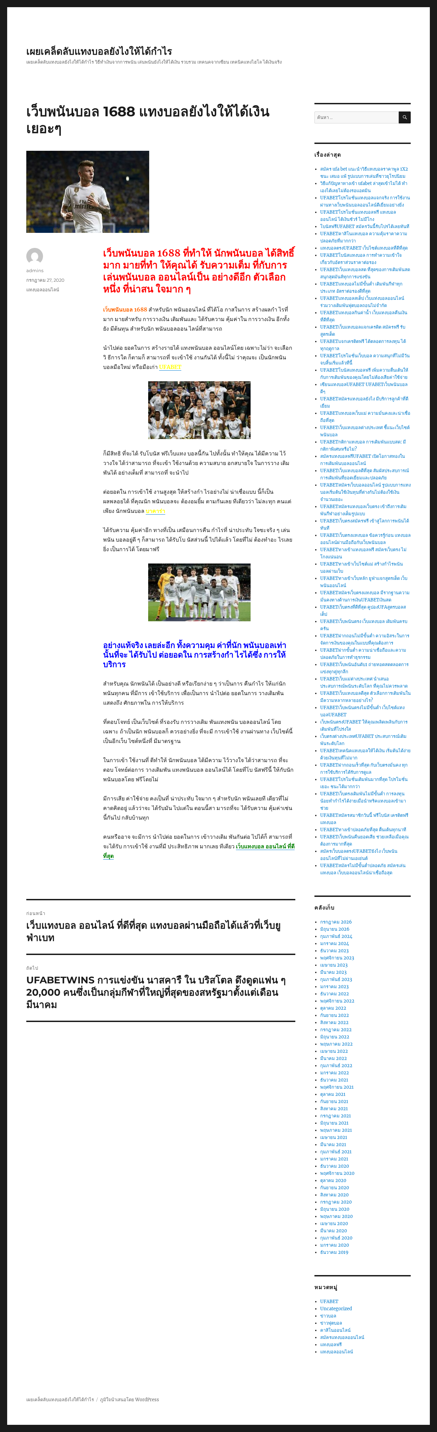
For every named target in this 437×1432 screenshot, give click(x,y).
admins (34, 270)
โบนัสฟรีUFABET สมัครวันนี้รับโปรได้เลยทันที (364, 226)
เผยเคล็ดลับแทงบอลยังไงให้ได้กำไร (99, 51)
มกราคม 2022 (334, 1073)
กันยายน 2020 (334, 1188)
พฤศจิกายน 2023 (337, 958)
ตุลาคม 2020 (333, 1180)
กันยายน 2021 (334, 1101)
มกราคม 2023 (334, 987)
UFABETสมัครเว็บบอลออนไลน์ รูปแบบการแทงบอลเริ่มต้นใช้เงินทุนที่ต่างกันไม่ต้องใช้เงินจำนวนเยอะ (365, 492)
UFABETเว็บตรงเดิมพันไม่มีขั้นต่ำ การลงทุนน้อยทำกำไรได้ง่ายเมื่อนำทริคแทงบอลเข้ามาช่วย (363, 801)
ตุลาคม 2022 (333, 1008)
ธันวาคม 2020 (334, 1166)
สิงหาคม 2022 (334, 1022)
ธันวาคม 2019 (334, 1252)
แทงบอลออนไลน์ (42, 289)
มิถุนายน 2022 (334, 1037)
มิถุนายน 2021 (334, 1123)
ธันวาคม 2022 (334, 994)
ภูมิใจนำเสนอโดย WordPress (129, 1400)
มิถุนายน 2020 (334, 1209)
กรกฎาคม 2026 (336, 922)
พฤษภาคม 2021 (336, 1130)
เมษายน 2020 (334, 1224)
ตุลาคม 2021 (333, 1094)
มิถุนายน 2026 (335, 929)
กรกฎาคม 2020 (336, 1202)
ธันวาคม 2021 (334, 1080)
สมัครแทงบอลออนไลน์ (342, 1337)
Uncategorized (336, 1309)
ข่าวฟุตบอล (331, 1323)
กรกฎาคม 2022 (336, 1030)
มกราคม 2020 (334, 1245)
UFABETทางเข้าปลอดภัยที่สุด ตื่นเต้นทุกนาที (363, 830)
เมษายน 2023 (334, 965)
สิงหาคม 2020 (334, 1195)
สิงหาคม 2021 (334, 1109)
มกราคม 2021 (334, 1159)
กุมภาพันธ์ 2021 (336, 1152)
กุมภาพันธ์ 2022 (336, 1066)
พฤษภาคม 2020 (336, 1216)
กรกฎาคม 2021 (335, 1116)
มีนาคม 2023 (333, 972)
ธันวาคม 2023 (334, 951)
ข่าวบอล (328, 1316)
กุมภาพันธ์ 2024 (336, 936)
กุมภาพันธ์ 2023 (336, 979)
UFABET (329, 1301)
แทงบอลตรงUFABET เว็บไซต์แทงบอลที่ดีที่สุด (364, 248)
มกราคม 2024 (334, 943)
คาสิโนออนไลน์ (335, 1330)
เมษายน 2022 (334, 1051)
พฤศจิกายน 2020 (337, 1173)
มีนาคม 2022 (333, 1058)
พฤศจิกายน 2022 (337, 1001)
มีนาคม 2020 (333, 1231)
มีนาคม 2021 (333, 1145)
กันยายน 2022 (334, 1015)
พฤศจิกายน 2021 (337, 1087)
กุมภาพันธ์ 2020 (336, 1238)
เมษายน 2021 (333, 1137)
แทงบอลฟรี (331, 1345)
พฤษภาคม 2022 (336, 1044)
